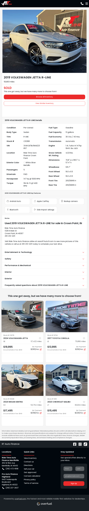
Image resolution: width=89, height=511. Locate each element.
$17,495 (8, 410)
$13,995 (52, 347)
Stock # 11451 (52, 399)
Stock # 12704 (52, 335)
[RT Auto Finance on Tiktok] (84, 444)
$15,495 (52, 410)
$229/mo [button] (80, 411)
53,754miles (36, 405)
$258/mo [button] (36, 411)
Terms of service (31, 483)
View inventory (30, 458)
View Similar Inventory (44, 103)
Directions (28, 465)
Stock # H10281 (8, 399)
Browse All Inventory (44, 97)
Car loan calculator (32, 476)
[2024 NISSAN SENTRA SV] (22, 380)
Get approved (30, 472)
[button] (82, 3)
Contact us (29, 462)
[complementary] (82, 504)
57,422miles (36, 341)
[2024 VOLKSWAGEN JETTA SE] (22, 316)
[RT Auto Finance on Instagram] (79, 444)
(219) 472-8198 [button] (12, 468)
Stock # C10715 (8, 335)
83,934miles (80, 405)
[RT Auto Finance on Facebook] (73, 444)
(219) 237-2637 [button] (12, 488)
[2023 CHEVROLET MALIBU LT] (66, 380)
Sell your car (29, 469)
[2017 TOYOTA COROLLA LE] (66, 316)
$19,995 (8, 347)
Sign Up (74, 483)
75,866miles (80, 341)
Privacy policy (30, 479)
